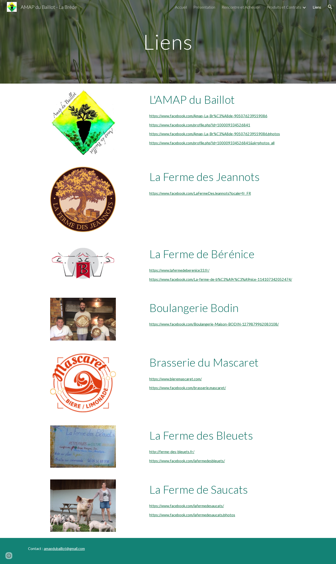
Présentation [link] (204, 7)
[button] (330, 7)
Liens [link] (317, 7)
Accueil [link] (181, 7)
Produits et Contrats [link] (284, 7)
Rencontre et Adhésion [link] (241, 7)
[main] (168, 41)
